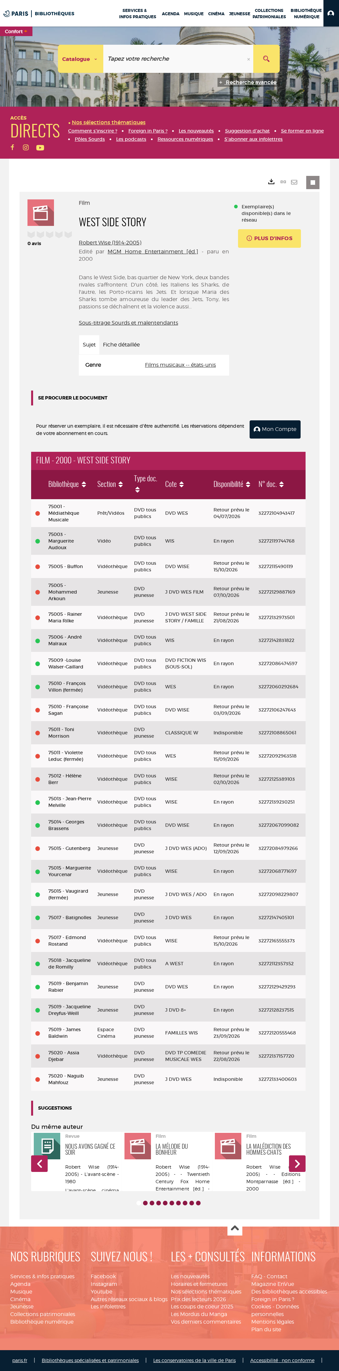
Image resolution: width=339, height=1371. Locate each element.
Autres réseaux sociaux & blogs (129, 1299)
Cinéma (20, 1299)
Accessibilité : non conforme (282, 1360)
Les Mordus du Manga (199, 1314)
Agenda (20, 1284)
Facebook (103, 1276)
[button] (331, 13)
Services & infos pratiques (42, 1276)
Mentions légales (272, 1322)
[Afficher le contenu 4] (158, 1203)
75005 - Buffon (65, 566)
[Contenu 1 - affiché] (138, 1203)
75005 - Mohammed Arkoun (62, 592)
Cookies (261, 1306)
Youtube (101, 1292)
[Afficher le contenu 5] (165, 1203)
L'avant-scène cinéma (92, 1190)
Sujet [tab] (89, 345)
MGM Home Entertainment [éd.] (153, 251)
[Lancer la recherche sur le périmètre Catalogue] (266, 59)
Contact (277, 1276)
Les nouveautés (190, 1276)
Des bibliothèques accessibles (289, 1292)
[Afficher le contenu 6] (172, 1203)
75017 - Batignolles (69, 918)
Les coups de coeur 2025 (202, 1306)
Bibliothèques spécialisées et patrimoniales (90, 1360)
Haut (234, 1228)
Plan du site (266, 1329)
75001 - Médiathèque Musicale (63, 513)
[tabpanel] (153, 365)
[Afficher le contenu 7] (178, 1203)
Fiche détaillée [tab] (121, 345)
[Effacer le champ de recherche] (249, 59)
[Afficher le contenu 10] (198, 1203)
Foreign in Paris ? (272, 1299)
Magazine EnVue (272, 1284)
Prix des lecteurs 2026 (198, 1299)
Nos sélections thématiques (206, 1292)
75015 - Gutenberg (69, 848)
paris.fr (19, 1360)
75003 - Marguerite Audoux (61, 541)
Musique (21, 1292)
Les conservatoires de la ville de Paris (194, 1360)
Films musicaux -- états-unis (180, 365)
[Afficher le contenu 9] (191, 1203)
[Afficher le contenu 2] (145, 1203)
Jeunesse (21, 1306)
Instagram (104, 1284)
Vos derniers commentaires (206, 1322)
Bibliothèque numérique (41, 1322)
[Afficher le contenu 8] (185, 1203)
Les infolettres (108, 1306)
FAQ (256, 1276)
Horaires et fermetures (199, 1284)
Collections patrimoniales (42, 1314)
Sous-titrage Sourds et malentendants (128, 323)
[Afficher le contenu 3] (152, 1203)
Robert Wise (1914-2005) (110, 242)
